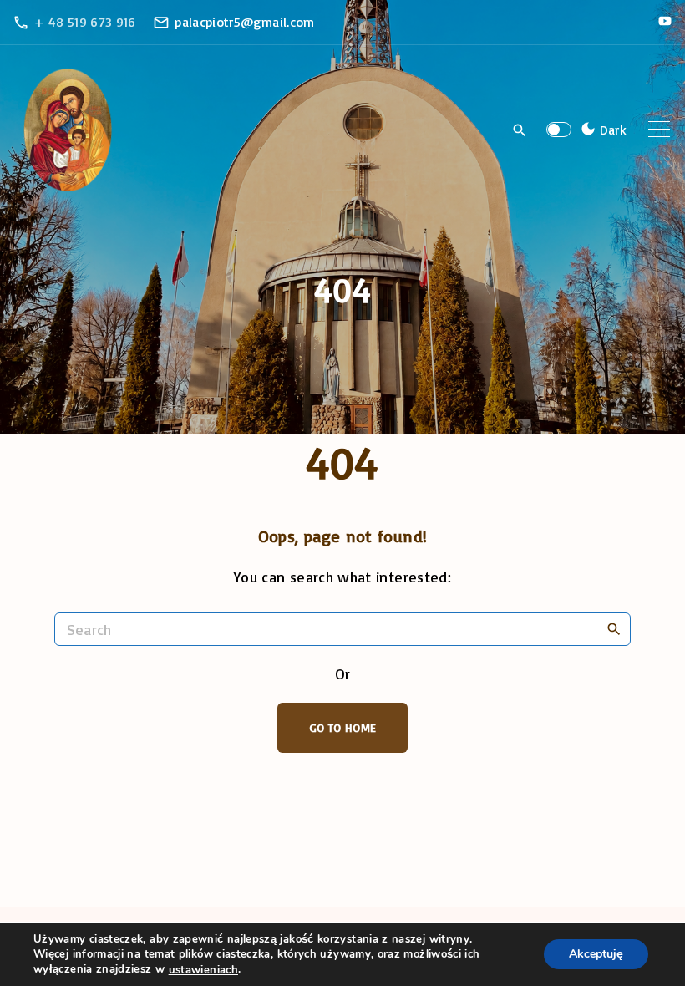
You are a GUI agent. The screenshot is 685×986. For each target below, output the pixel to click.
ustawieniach (203, 970)
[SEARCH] (614, 628)
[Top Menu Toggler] (659, 129)
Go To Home (343, 727)
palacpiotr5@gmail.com (245, 21)
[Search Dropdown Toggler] (520, 130)
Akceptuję (596, 955)
